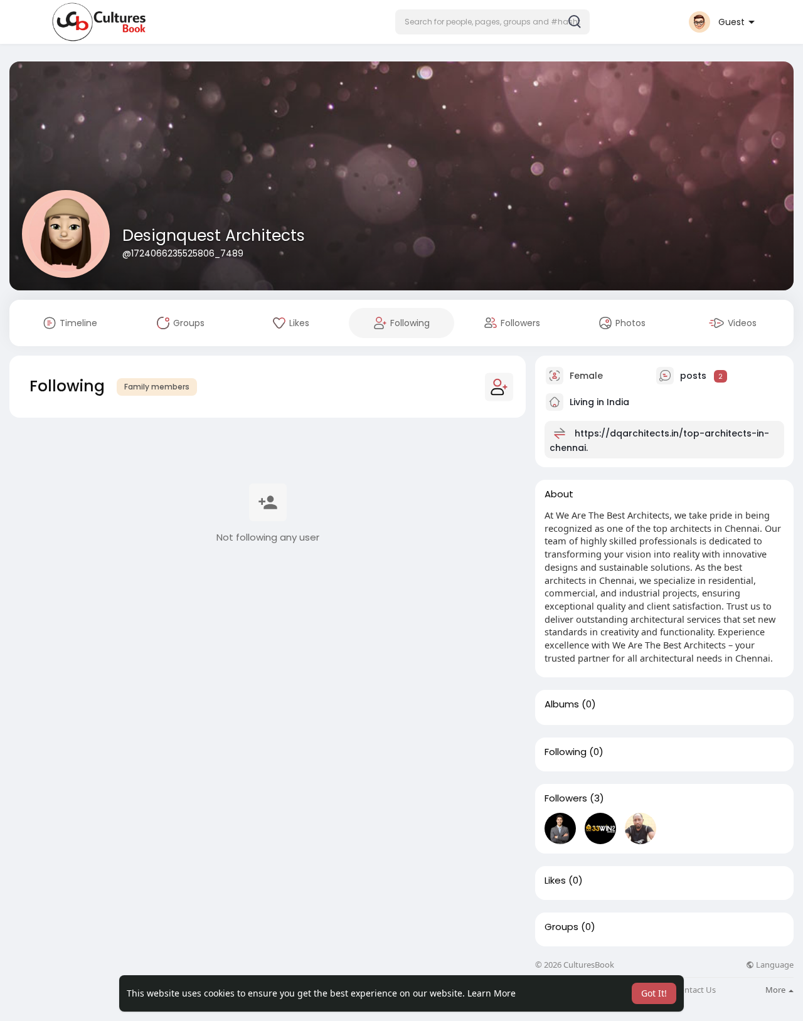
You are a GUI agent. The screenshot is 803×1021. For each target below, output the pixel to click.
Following (566, 752)
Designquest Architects (213, 235)
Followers (566, 798)
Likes (555, 881)
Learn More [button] (491, 993)
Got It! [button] (654, 993)
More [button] (776, 989)
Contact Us (695, 990)
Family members (156, 386)
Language (774, 965)
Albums (562, 704)
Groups (561, 927)
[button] (492, 21)
